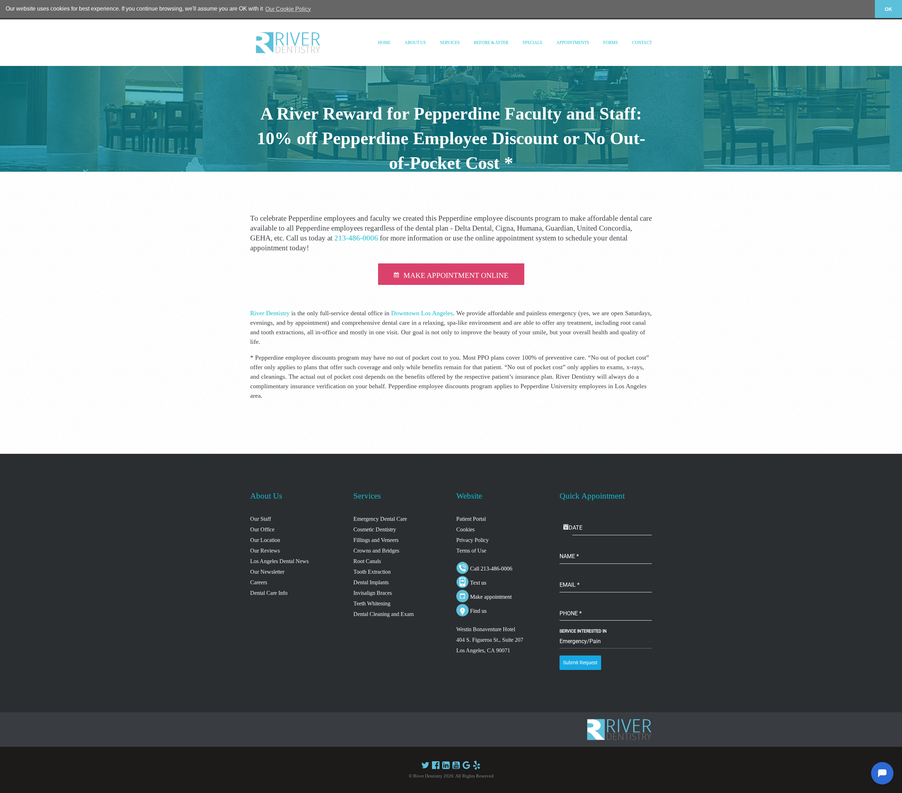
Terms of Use (471, 551)
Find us (478, 611)
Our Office (262, 529)
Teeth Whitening (371, 603)
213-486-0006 (356, 238)
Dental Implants (371, 582)
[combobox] (606, 641)
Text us (478, 583)
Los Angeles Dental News (279, 561)
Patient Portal (471, 519)
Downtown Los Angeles (422, 313)
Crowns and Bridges (376, 551)
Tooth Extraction (372, 572)
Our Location (265, 540)
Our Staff (260, 519)
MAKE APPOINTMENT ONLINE (455, 275)
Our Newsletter (267, 572)
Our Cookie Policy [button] (288, 9)
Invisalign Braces (372, 593)
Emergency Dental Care (380, 519)
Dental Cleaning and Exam (383, 614)
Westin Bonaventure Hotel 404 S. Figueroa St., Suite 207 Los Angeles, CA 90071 (489, 639)
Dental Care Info (269, 593)
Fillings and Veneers (376, 540)
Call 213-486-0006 (491, 569)
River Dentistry (270, 313)
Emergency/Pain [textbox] (580, 641)
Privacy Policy (472, 540)
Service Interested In (583, 631)
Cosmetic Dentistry (374, 529)
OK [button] (888, 9)
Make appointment (491, 597)
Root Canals (367, 561)
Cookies (465, 529)
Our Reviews (265, 551)
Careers (258, 582)
